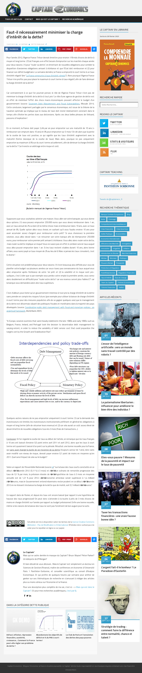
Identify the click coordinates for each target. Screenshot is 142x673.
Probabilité (120, 263)
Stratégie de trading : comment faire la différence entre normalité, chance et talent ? (117, 632)
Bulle (103, 219)
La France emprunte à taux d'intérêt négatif (46, 75)
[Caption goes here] (119, 319)
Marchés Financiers (129, 253)
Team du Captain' (107, 282)
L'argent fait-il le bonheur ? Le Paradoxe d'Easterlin (118, 569)
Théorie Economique (125, 282)
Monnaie (113, 258)
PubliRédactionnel (108, 272)
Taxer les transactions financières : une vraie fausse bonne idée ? (118, 516)
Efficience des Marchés (109, 243)
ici (52, 467)
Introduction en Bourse (109, 253)
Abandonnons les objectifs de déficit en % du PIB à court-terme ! (49, 637)
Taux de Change (120, 277)
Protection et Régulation (110, 268)
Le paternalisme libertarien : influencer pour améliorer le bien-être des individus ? (117, 406)
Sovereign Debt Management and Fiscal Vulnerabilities (54, 103)
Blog (128, 214)
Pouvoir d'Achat (107, 263)
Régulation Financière (126, 272)
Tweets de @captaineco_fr (111, 199)
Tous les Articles (13, 19)
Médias (103, 258)
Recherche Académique (72, 19)
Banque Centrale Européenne (112, 214)
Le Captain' (23, 44)
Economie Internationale (110, 238)
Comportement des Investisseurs (113, 224)
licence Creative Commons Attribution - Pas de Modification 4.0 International (60, 523)
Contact (29, 19)
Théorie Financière (108, 287)
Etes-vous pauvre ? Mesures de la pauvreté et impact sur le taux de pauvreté (118, 461)
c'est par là (71, 590)
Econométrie (121, 234)
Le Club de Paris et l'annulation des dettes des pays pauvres (79, 636)
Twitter (121, 287)
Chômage (112, 219)
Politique (123, 258)
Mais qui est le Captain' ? (47, 19)
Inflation (126, 248)
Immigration (126, 243)
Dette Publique (38, 44)
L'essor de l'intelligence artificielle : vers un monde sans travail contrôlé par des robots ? (118, 349)
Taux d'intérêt (106, 277)
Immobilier (105, 248)
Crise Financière (107, 229)
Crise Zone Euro (122, 229)
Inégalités (116, 248)
